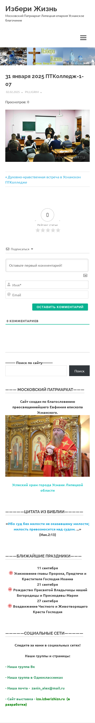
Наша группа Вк (21, 666)
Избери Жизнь (31, 9)
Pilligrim (32, 92)
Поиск (79, 371)
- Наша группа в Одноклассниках (34, 677)
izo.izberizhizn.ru (50, 698)
